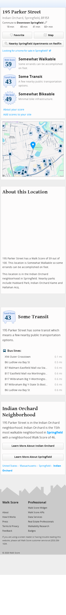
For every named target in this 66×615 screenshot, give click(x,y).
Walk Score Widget (37, 508)
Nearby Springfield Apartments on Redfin (35, 43)
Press (5, 521)
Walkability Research (38, 526)
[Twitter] (4, 507)
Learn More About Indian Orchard (33, 445)
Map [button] (51, 35)
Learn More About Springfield (33, 457)
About (5, 512)
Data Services (35, 517)
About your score (13, 109)
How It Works (9, 517)
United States (9, 465)
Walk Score (10, 502)
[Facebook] (10, 507)
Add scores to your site (17, 114)
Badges (32, 531)
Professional (37, 502)
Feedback (7, 531)
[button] (33, 145)
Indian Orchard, (13, 18)
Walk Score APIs (36, 512)
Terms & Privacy (10, 526)
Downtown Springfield (30, 22)
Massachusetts (28, 465)
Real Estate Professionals (41, 521)
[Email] (16, 507)
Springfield (32, 18)
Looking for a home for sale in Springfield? (25, 50)
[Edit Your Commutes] (46, 22)
